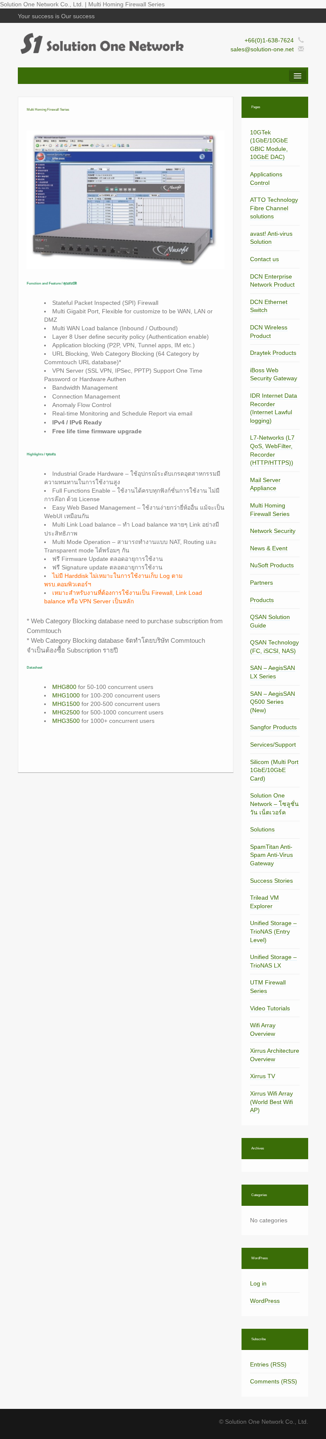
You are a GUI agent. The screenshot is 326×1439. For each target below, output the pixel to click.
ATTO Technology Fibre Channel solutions (274, 208)
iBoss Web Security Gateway (273, 374)
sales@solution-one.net (262, 49)
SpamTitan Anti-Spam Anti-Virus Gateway (271, 855)
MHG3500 (66, 720)
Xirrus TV (262, 1076)
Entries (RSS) (268, 1364)
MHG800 (64, 686)
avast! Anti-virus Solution (271, 237)
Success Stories (271, 880)
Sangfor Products (273, 727)
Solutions (262, 829)
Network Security (272, 530)
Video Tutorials (270, 1008)
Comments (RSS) (273, 1381)
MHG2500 (66, 712)
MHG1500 (66, 703)
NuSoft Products (272, 565)
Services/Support (273, 744)
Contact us (264, 259)
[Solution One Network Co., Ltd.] (101, 43)
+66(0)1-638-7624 (269, 40)
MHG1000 (66, 695)
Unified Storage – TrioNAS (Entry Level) (273, 931)
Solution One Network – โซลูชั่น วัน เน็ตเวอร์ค (274, 803)
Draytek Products (273, 352)
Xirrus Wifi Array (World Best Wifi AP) (271, 1101)
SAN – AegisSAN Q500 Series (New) (272, 702)
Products (262, 600)
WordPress (265, 1300)
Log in (258, 1283)
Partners (261, 582)
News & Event (268, 548)
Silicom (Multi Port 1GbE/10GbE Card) (274, 770)
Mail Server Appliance (265, 484)
